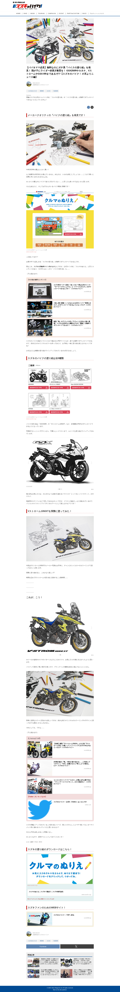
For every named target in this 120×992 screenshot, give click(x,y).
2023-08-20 (36, 83)
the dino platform (62, 989)
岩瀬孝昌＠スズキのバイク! (41, 85)
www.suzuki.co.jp (31, 252)
